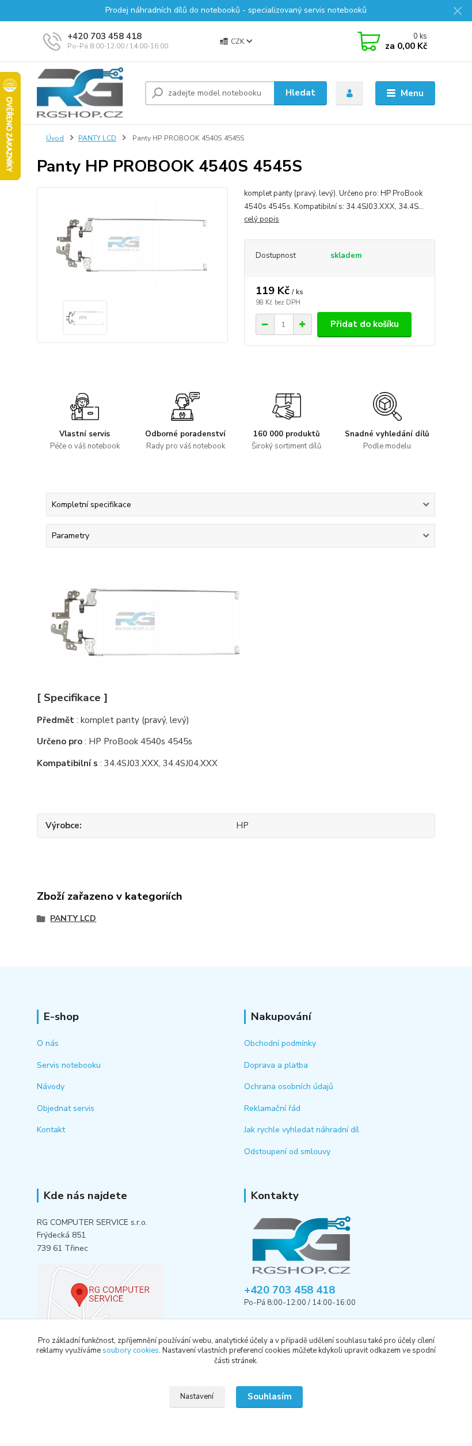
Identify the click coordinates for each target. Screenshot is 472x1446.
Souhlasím (270, 1396)
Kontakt (51, 1129)
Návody (50, 1086)
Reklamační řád (272, 1108)
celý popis (261, 219)
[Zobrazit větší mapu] (100, 1292)
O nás (48, 1043)
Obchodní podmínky (280, 1043)
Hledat (300, 92)
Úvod (55, 138)
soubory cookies (130, 1350)
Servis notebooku (69, 1065)
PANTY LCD (97, 138)
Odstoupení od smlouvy (287, 1151)
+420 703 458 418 (104, 36)
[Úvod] (86, 93)
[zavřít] (457, 11)
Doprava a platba (276, 1065)
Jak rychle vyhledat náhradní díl (301, 1129)
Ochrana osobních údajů (288, 1086)
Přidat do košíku (364, 324)
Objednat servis (65, 1108)
